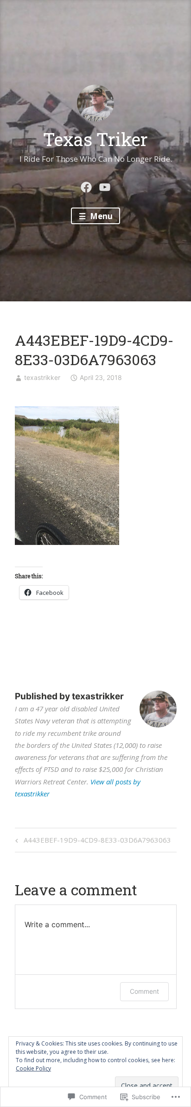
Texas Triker (95, 139)
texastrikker (42, 377)
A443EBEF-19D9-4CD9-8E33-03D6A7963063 (92, 841)
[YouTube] (104, 185)
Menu (100, 216)
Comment (144, 991)
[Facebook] (86, 185)
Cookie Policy (33, 1068)
